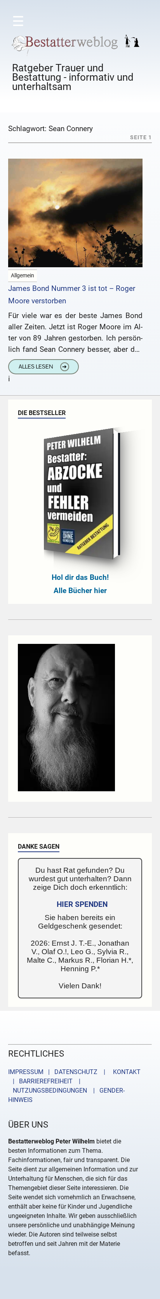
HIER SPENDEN (82, 904)
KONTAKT (125, 1072)
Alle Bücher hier (80, 590)
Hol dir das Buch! (80, 577)
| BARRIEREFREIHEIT (40, 1081)
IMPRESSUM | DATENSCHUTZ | (58, 1072)
